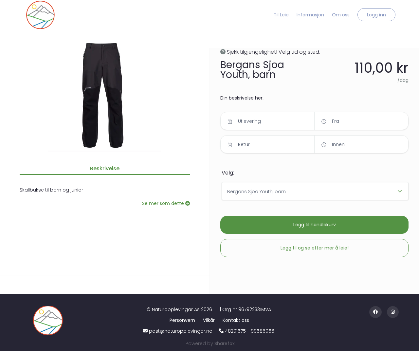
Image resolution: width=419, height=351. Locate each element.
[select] (315, 191)
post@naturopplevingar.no (180, 331)
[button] (376, 14)
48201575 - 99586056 (249, 331)
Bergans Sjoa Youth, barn (256, 191)
